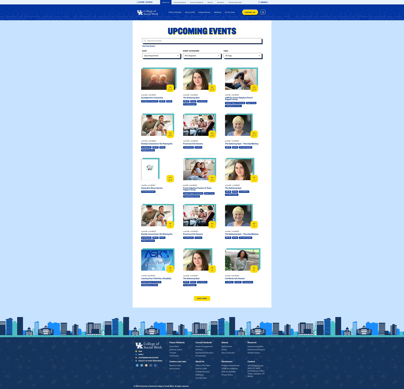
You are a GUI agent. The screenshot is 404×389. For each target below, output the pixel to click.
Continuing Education (148, 357)
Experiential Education (204, 353)
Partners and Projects (256, 350)
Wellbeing (217, 12)
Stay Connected (227, 353)
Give (140, 351)
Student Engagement (204, 346)
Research (220, 2)
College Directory (204, 12)
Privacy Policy (227, 375)
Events (224, 350)
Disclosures (227, 361)
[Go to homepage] (147, 12)
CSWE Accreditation (229, 369)
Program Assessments (230, 365)
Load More (202, 298)
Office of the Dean (175, 12)
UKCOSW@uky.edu (255, 366)
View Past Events (148, 46)
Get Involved (226, 346)
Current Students (196, 2)
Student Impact (254, 353)
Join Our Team (230, 12)
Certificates (174, 356)
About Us (165, 2)
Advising (199, 350)
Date (144, 51)
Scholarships (200, 356)
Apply (141, 354)
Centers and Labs (235, 2)
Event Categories (191, 51)
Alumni (210, 2)
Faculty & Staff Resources (150, 361)
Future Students (180, 2)
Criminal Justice (175, 350)
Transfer (172, 353)
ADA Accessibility (228, 372)
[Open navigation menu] (263, 12)
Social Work (174, 346)
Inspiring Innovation (256, 346)
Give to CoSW (190, 12)
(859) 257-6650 (254, 368)
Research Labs (175, 365)
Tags (226, 51)
